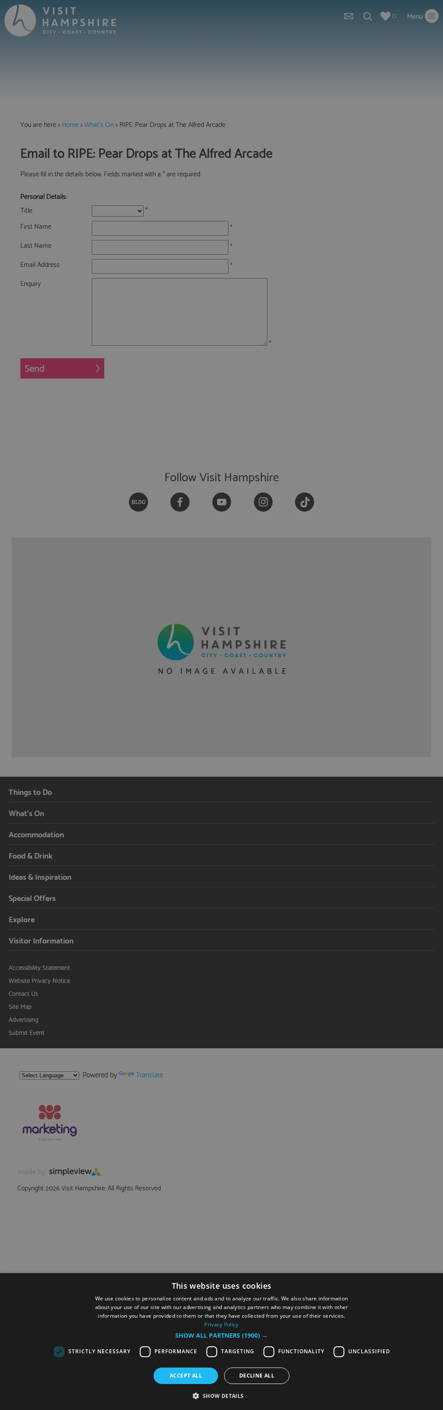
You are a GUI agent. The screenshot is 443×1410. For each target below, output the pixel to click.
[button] (221, 1335)
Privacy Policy (221, 1324)
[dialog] (221, 1341)
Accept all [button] (186, 1375)
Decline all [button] (256, 1375)
